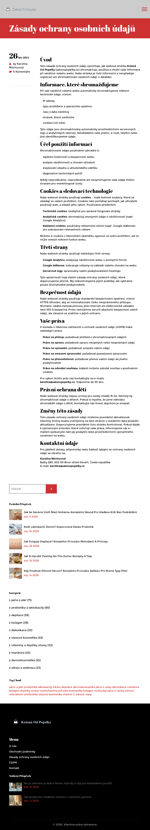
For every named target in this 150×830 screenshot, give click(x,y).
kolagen (19, 622)
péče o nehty (115, 690)
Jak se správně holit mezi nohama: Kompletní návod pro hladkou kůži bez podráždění (80, 512)
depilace (20, 615)
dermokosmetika (26, 660)
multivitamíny (48, 690)
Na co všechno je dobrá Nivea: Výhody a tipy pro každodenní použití (68, 783)
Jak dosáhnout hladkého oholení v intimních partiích (57, 797)
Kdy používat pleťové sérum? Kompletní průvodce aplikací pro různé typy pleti (75, 570)
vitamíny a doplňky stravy (32, 645)
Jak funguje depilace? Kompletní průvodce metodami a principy (66, 541)
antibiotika (31, 694)
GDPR (13, 762)
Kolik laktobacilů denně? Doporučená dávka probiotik (58, 526)
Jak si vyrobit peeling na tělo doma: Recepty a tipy (58, 556)
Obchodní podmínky (22, 751)
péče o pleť (21, 600)
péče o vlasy (103, 687)
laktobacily (45, 687)
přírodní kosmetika (70, 690)
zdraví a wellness (26, 667)
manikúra (20, 652)
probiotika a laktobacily (30, 607)
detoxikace (21, 630)
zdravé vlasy (84, 694)
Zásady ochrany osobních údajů (29, 757)
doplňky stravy (29, 690)
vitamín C (69, 694)
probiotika (30, 687)
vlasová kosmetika (27, 637)
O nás (12, 746)
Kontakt (14, 768)
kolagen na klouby (95, 690)
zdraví (57, 687)
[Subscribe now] (51, 488)
